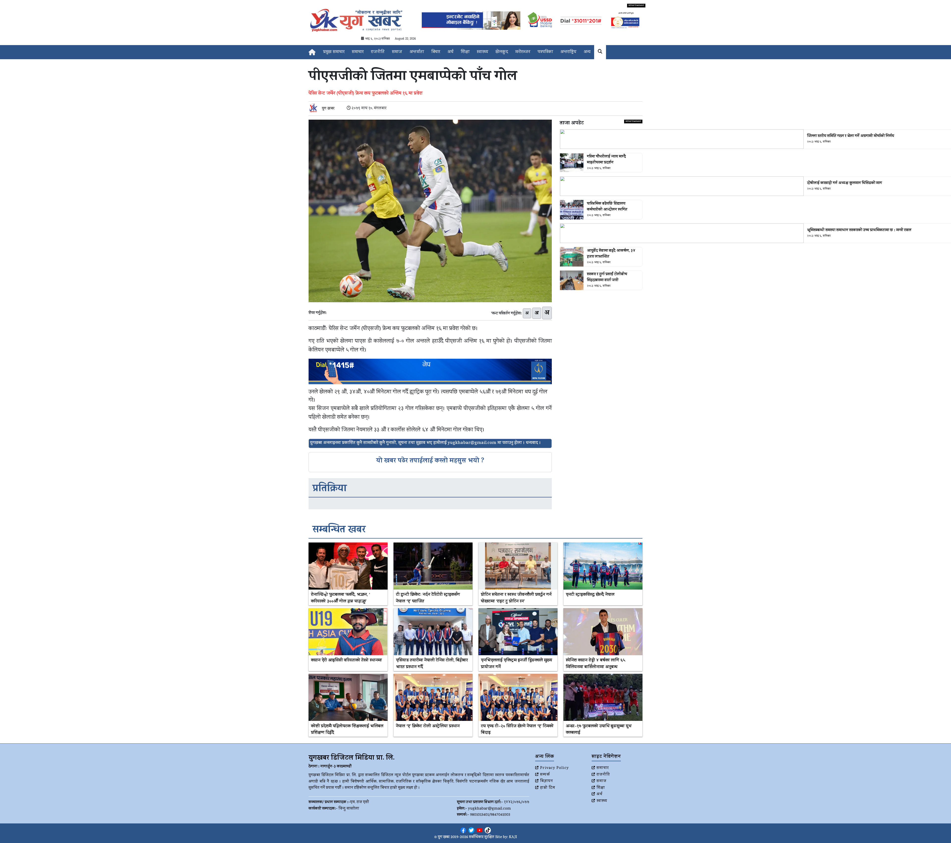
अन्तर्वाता (417, 52)
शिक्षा (465, 52)
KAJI (513, 837)
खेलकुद (502, 52)
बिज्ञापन (546, 781)
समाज (397, 52)
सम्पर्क (545, 775)
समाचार (358, 52)
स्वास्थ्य (482, 52)
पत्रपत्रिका (545, 52)
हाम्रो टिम (547, 788)
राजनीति (378, 52)
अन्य (587, 52)
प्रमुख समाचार (333, 52)
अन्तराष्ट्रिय (568, 52)
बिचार (435, 52)
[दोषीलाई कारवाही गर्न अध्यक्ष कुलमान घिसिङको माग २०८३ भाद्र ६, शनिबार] (601, 186)
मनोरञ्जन (522, 52)
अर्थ (450, 52)
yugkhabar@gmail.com (489, 809)
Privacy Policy (554, 768)
